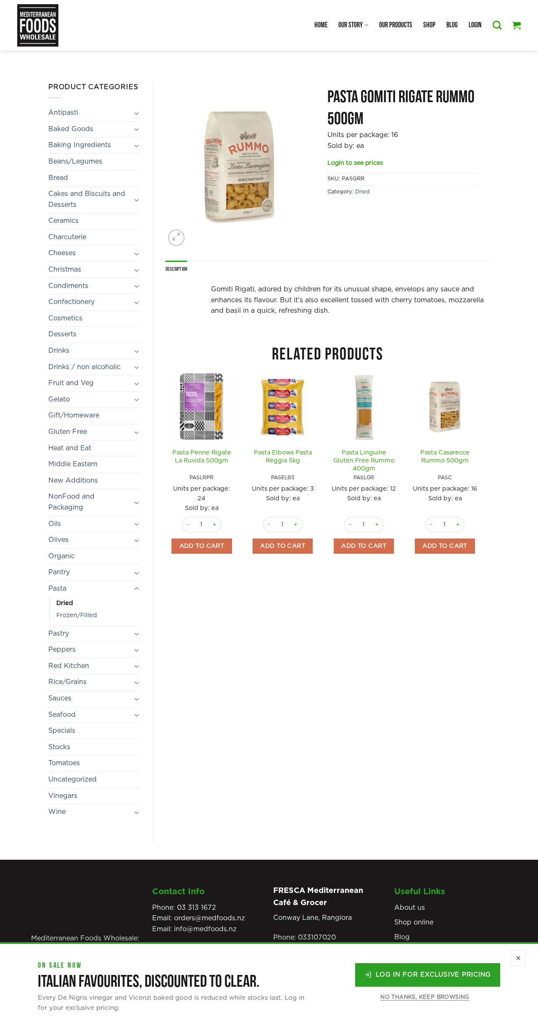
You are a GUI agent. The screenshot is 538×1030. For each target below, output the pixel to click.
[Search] (497, 25)
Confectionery (71, 301)
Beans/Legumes (75, 161)
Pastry (58, 633)
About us (409, 907)
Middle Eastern (73, 464)
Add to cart (201, 546)
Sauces (59, 698)
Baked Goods (70, 129)
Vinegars (62, 795)
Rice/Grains (67, 682)
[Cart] (516, 25)
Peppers (62, 649)
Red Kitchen (68, 666)
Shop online (413, 922)
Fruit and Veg (71, 383)
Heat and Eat (69, 448)
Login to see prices (355, 163)
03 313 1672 (196, 907)
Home (320, 25)
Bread (58, 177)
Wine (57, 811)
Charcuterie (67, 237)
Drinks (58, 350)
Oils (54, 523)
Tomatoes (64, 763)
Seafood (62, 714)
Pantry (59, 572)
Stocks (59, 747)
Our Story (350, 25)
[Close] (518, 958)
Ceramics (63, 220)
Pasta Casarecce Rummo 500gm (444, 456)
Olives (58, 539)
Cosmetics (65, 318)
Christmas (64, 269)
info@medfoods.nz (205, 929)
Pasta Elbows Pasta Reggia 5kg (283, 456)
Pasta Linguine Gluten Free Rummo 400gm (363, 460)
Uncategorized (72, 779)
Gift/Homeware (73, 415)
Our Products (395, 25)
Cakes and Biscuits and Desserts (86, 199)
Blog (452, 25)
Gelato (59, 399)
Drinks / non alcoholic (84, 367)
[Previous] (166, 477)
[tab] (176, 269)
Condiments (68, 286)
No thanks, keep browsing (424, 997)
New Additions (73, 480)
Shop (429, 25)
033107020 (317, 937)
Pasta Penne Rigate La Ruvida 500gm (201, 456)
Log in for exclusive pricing (433, 975)
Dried (64, 603)
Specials (61, 730)
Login (475, 25)
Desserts (62, 334)
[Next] (481, 477)
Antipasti (63, 112)
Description (176, 269)
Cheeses (62, 253)
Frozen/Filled (76, 615)
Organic (61, 556)
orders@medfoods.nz (209, 918)
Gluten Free (67, 431)
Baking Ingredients (79, 145)
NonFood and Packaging (71, 502)
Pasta (57, 588)
